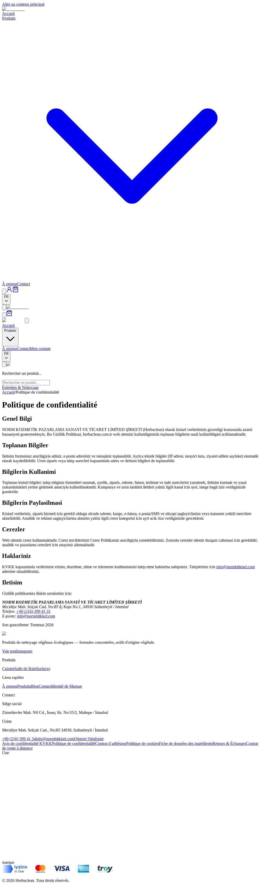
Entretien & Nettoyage (20, 387)
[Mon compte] (9, 291)
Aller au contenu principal (23, 4)
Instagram (24, 651)
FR (6, 297)
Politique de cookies (142, 743)
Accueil (8, 13)
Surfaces (43, 668)
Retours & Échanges (229, 743)
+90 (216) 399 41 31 (33, 611)
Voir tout (9, 651)
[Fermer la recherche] (4, 364)
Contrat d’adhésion (110, 743)
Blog (35, 686)
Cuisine (8, 668)
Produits (24, 686)
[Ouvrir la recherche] (4, 291)
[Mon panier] (15, 291)
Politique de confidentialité (73, 743)
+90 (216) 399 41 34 (19, 739)
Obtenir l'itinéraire (89, 739)
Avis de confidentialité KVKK (27, 743)
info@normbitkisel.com (235, 567)
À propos (9, 284)
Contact (23, 284)
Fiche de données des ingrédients (185, 743)
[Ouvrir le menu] (4, 307)
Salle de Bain (25, 668)
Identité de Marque (66, 686)
